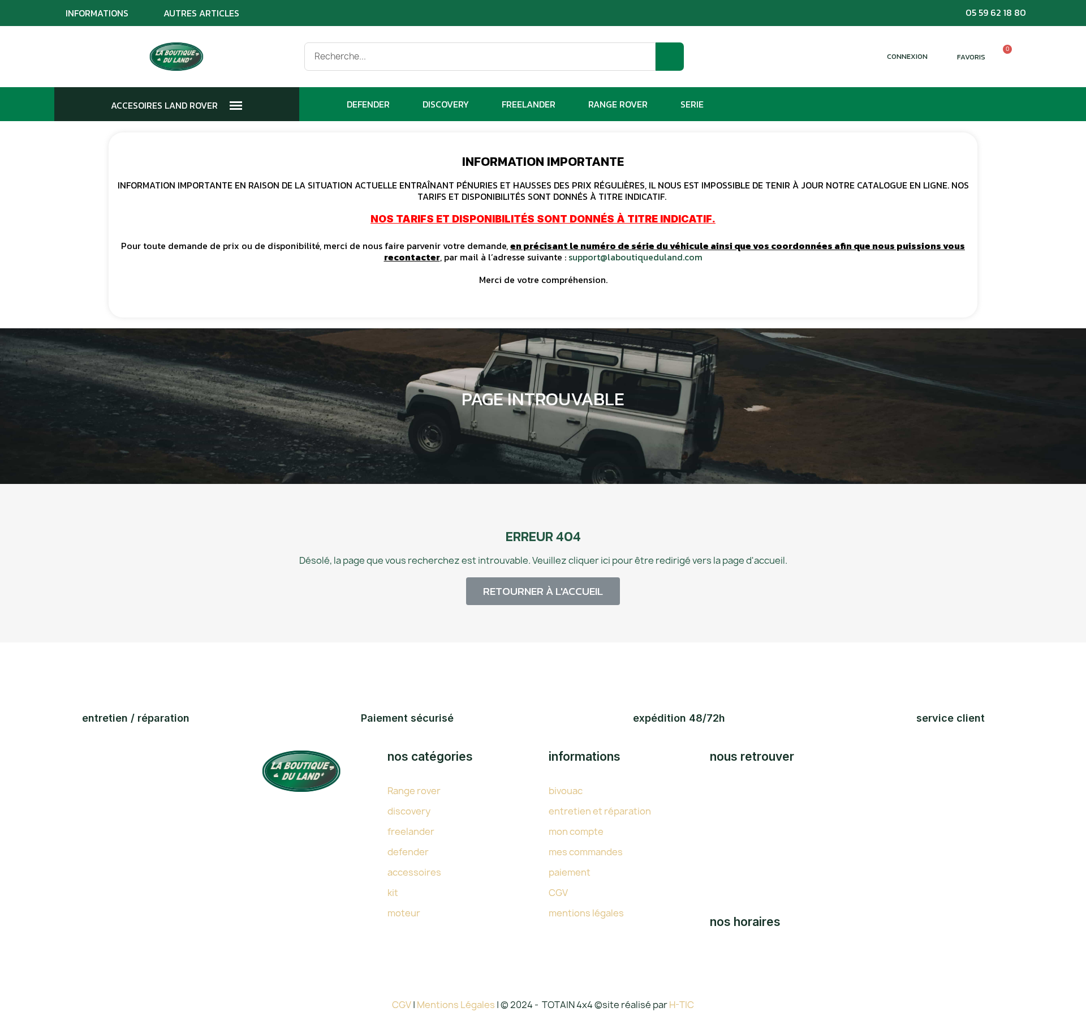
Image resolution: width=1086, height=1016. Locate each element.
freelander (410, 831)
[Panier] (1002, 56)
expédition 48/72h (679, 718)
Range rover (414, 790)
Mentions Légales (457, 1004)
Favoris (971, 57)
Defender (368, 104)
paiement (570, 872)
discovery (408, 811)
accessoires (414, 872)
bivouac (566, 790)
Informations (97, 13)
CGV (558, 892)
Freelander (528, 104)
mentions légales (586, 913)
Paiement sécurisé (407, 718)
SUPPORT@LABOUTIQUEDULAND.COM (840, 887)
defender (408, 852)
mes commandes (586, 852)
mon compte (576, 831)
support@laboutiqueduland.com (635, 257)
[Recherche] (670, 56)
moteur (403, 913)
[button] (543, 591)
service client (950, 718)
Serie (692, 104)
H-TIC (681, 1004)
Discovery (446, 104)
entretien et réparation (600, 811)
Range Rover (618, 104)
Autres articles (201, 13)
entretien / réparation (135, 718)
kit (392, 892)
